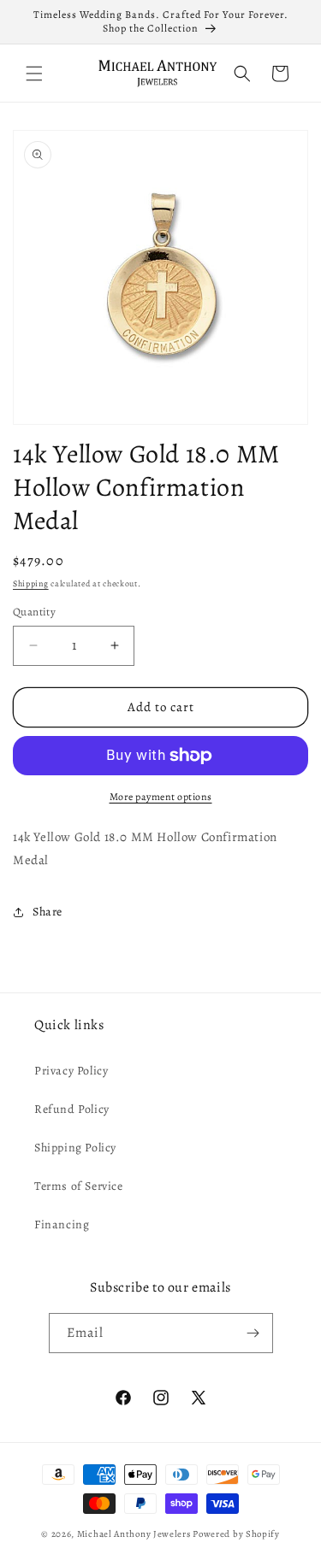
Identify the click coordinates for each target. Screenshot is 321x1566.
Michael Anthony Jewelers (134, 1534)
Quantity (34, 611)
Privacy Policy (71, 1071)
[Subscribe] (253, 1333)
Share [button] (47, 912)
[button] (34, 73)
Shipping (31, 583)
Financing (61, 1224)
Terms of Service (78, 1186)
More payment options (161, 797)
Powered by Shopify (236, 1534)
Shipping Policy (75, 1147)
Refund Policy (72, 1109)
